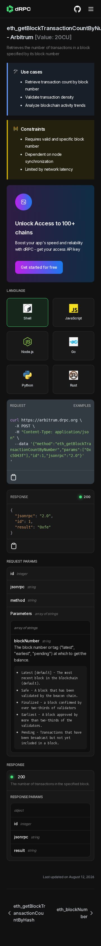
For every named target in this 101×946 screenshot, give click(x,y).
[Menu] (91, 9)
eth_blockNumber (72, 913)
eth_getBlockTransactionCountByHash (29, 913)
